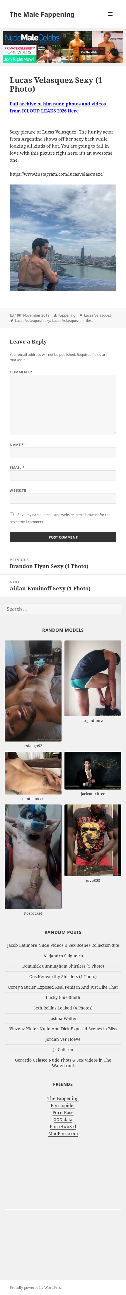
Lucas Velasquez (97, 315)
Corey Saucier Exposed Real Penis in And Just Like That (63, 987)
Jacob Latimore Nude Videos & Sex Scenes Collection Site (63, 945)
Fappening (66, 315)
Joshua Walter (63, 1018)
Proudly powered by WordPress (36, 1287)
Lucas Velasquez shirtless (72, 320)
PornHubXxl (63, 1126)
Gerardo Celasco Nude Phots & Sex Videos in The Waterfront (63, 1062)
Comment (21, 372)
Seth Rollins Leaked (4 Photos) (63, 1008)
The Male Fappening (42, 14)
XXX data (63, 1119)
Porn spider (63, 1105)
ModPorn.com (63, 1133)
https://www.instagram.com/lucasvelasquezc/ (56, 174)
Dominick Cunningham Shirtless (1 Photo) (63, 966)
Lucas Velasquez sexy (32, 320)
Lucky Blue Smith (63, 997)
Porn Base (63, 1112)
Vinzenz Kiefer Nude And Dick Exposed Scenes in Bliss (63, 1028)
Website (18, 490)
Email (17, 467)
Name (17, 444)
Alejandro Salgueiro (63, 956)
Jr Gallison (63, 1049)
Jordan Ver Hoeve (63, 1039)
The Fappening (63, 1098)
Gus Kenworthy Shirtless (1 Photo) (63, 976)
